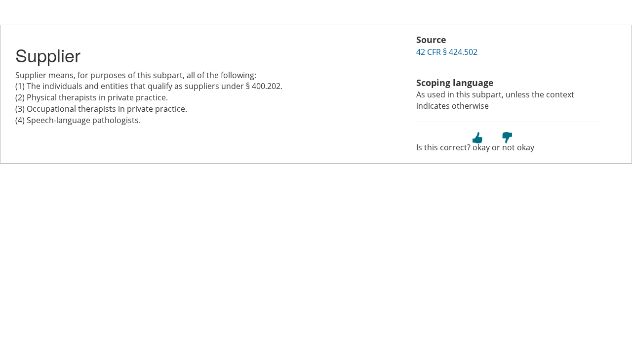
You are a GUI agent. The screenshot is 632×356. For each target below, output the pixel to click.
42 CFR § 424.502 (446, 51)
